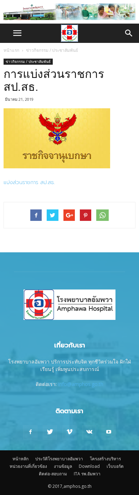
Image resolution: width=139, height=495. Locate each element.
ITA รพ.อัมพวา (87, 474)
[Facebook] (30, 432)
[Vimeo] (69, 432)
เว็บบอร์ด (115, 466)
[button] (129, 33)
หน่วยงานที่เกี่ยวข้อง (28, 466)
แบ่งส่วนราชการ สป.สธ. (29, 182)
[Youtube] (109, 432)
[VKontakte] (89, 432)
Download (89, 466)
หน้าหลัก (20, 459)
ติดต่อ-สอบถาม (53, 474)
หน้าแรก (11, 50)
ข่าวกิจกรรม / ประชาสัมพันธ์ (52, 50)
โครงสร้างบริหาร (105, 459)
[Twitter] (50, 432)
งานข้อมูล (63, 466)
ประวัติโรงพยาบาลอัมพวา (59, 459)
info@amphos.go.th (80, 384)
